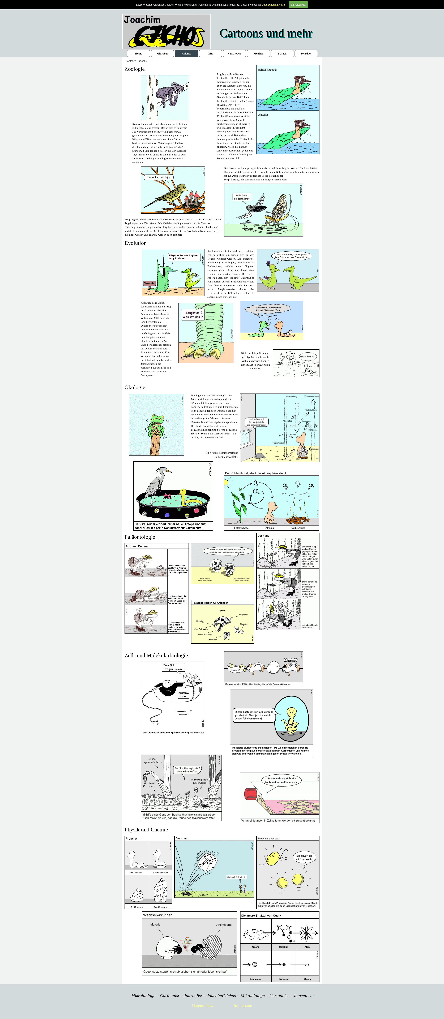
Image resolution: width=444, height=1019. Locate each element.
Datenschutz (202, 1005)
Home (138, 53)
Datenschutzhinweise (273, 4)
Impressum (243, 1005)
